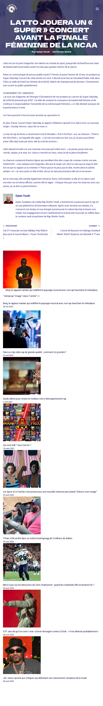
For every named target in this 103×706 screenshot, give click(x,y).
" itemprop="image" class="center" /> (21, 296)
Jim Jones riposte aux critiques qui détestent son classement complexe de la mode (45, 678)
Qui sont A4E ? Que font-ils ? (17, 445)
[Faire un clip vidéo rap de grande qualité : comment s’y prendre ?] (51, 329)
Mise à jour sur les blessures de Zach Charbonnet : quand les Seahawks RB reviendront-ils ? (48, 585)
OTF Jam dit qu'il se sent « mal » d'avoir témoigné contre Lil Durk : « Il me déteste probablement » (51, 631)
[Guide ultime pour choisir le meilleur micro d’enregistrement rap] (51, 376)
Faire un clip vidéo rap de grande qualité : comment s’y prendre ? (34, 352)
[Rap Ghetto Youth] (12, 9)
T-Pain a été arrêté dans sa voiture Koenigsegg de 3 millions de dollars (37, 538)
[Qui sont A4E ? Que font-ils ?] (51, 422)
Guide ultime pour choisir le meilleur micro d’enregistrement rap (34, 398)
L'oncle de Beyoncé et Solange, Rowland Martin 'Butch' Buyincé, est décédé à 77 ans (78, 230)
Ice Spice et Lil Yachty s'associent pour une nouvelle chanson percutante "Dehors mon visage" (50, 491)
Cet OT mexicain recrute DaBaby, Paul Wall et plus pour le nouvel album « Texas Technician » (25, 232)
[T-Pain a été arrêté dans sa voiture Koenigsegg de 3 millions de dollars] (51, 515)
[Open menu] (97, 9)
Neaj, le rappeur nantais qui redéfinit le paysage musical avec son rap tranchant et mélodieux (51, 290)
